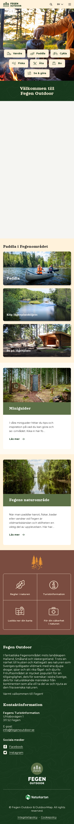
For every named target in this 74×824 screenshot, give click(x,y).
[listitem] (37, 45)
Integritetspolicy (28, 817)
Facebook (16, 746)
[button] (51, 4)
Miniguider (20, 408)
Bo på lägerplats (18, 350)
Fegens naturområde (29, 500)
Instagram (16, 752)
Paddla (13, 278)
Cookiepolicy (49, 817)
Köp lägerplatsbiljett (22, 314)
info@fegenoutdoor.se (18, 730)
